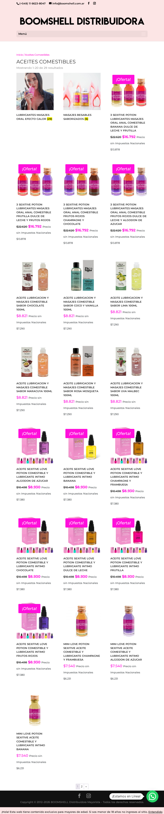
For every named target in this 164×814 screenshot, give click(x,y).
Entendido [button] (155, 811)
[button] (152, 796)
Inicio (19, 54)
